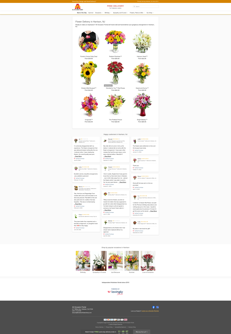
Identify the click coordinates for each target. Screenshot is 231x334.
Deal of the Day (82, 13)
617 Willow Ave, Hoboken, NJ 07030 (82, 309)
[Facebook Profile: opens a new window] (153, 307)
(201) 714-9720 (76, 311)
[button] (226, 326)
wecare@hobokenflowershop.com (82, 312)
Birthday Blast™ (111, 194)
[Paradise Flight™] (105, 222)
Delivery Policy (132, 327)
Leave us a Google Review (150, 311)
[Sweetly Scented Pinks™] (76, 140)
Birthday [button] (107, 13)
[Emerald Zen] (76, 216)
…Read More (78, 156)
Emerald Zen (81, 216)
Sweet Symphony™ (142, 160)
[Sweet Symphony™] (135, 160)
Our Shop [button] (150, 13)
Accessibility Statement (120, 327)
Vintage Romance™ (112, 169)
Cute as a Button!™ (142, 178)
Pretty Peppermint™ (142, 223)
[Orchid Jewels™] (135, 141)
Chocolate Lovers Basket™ (85, 188)
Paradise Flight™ (112, 222)
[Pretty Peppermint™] (135, 222)
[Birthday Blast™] (105, 194)
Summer (90, 13)
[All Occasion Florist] (85, 7)
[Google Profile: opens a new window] (157, 307)
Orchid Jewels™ (141, 141)
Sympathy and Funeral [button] (120, 13)
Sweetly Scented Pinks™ (84, 141)
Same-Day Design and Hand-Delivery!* (84, 1)
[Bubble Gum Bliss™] (76, 168)
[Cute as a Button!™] (135, 178)
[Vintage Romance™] (105, 168)
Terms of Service (99, 327)
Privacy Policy (109, 327)
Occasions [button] (98, 13)
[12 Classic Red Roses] (135, 197)
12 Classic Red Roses (142, 197)
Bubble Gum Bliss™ (83, 169)
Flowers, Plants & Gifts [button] (136, 13)
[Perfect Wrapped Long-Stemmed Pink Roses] (105, 140)
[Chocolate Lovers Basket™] (76, 188)
